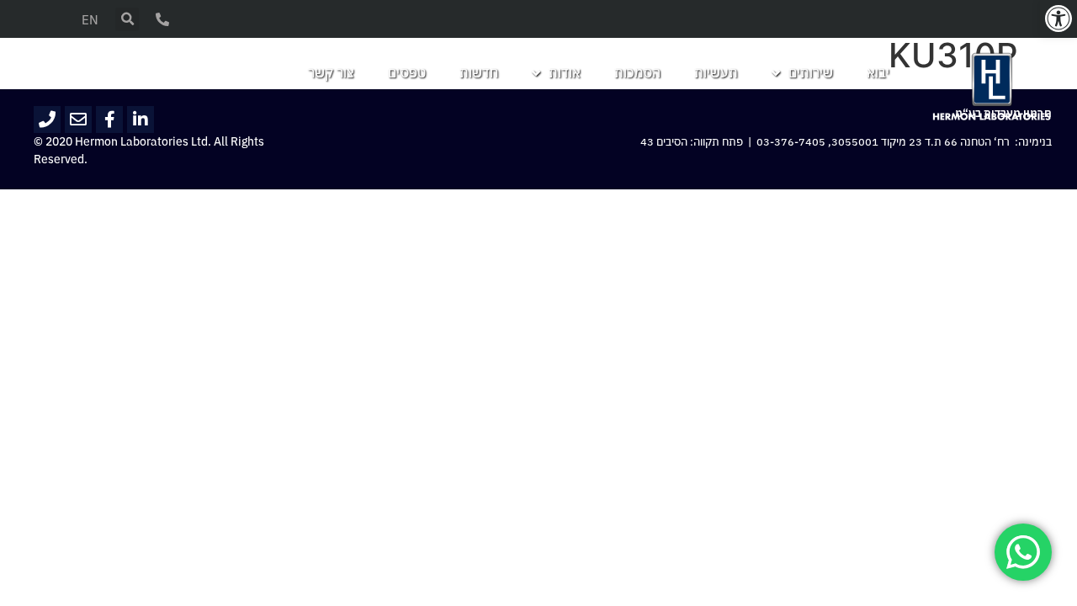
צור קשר (331, 73)
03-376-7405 (790, 142)
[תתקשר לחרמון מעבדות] (47, 119)
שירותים (810, 73)
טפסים (407, 73)
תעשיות (716, 73)
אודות (565, 73)
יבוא (878, 73)
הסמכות (637, 73)
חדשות (478, 73)
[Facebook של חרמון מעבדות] (109, 119)
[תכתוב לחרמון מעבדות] (78, 119)
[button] (1058, 18)
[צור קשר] (162, 19)
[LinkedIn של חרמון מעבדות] (140, 119)
